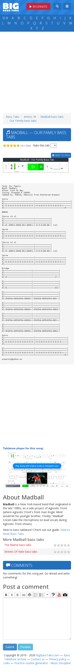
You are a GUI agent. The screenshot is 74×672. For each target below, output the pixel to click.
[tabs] (53, 594)
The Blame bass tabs (17, 545)
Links (6, 663)
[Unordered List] (41, 594)
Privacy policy (57, 659)
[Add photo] (65, 594)
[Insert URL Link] (23, 594)
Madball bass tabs (52, 117)
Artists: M (30, 117)
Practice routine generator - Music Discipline (42, 663)
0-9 (5, 18)
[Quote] (47, 594)
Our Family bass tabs (23, 120)
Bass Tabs (12, 117)
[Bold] (6, 594)
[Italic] (12, 594)
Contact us (38, 659)
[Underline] (18, 594)
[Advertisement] (37, 71)
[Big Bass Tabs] (11, 7)
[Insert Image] (29, 594)
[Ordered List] (35, 594)
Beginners (39, 6)
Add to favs (62, 155)
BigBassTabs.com (47, 655)
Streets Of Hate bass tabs (20, 551)
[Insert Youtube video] (59, 594)
